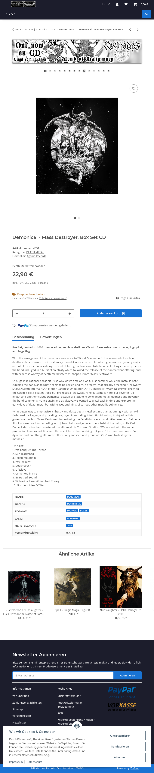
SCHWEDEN (73, 518)
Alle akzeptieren (120, 735)
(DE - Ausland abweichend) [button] (53, 298)
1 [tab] (75, 218)
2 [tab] (79, 218)
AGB (60, 713)
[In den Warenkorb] (15, 79)
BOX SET (84, 510)
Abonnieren (127, 675)
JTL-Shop (134, 768)
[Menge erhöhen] (70, 313)
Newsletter (19, 722)
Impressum (16, 761)
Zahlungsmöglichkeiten (27, 702)
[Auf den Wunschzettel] (134, 88)
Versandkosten (21, 716)
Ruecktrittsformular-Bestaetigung (70, 704)
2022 (69, 525)
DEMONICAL (73, 497)
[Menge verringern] (17, 313)
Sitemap (17, 709)
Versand (43, 282)
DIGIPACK (72, 510)
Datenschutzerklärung (78, 662)
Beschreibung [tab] (23, 337)
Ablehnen (120, 757)
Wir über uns (20, 696)
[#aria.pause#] (45, 71)
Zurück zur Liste (24, 29)
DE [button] (104, 4)
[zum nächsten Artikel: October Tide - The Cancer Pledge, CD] (138, 29)
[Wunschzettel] (126, 4)
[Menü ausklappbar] (5, 2)
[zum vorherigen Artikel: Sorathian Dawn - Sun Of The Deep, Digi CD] (130, 29)
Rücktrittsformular (69, 696)
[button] (117, 4)
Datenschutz (34, 761)
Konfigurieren (120, 746)
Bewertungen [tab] (51, 337)
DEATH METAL (35, 252)
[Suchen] (146, 14)
